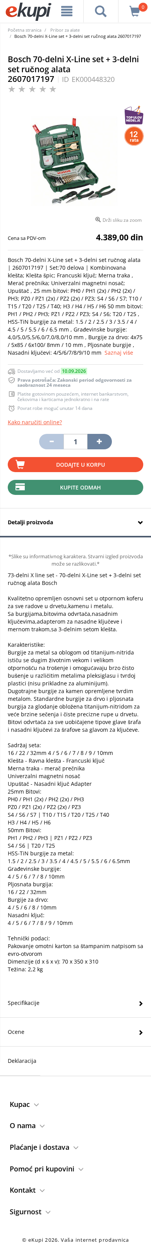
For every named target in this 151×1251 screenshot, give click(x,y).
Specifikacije (23, 1002)
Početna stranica (24, 30)
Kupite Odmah (80, 487)
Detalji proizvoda (30, 522)
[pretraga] (101, 11)
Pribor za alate (65, 30)
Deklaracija (22, 1060)
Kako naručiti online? (35, 422)
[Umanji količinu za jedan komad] (51, 441)
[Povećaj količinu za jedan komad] (100, 441)
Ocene (16, 1031)
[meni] (66, 11)
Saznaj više (119, 352)
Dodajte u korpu (80, 464)
